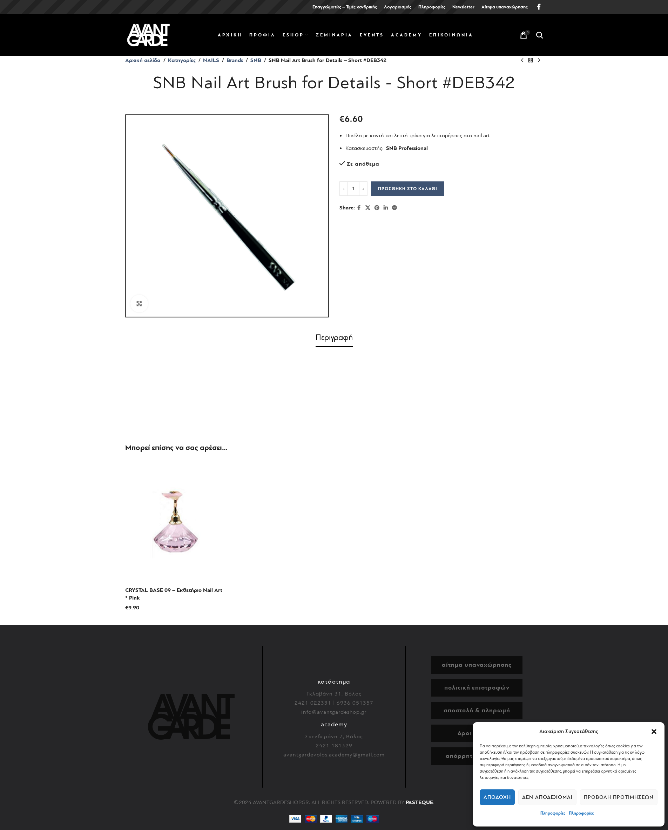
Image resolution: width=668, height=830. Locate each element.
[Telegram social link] (394, 208)
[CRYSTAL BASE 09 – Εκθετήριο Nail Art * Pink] (174, 521)
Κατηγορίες (182, 60)
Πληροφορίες (552, 813)
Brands (235, 60)
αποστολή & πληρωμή (477, 710)
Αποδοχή (497, 797)
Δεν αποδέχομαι (547, 797)
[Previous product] (522, 60)
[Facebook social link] (539, 6)
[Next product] (539, 60)
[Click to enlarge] (139, 303)
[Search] (540, 35)
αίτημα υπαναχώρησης (477, 665)
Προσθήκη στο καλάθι (407, 188)
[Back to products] (530, 60)
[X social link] (367, 208)
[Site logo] (148, 35)
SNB (255, 60)
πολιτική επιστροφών (477, 687)
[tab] (334, 338)
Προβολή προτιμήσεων (619, 797)
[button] (653, 731)
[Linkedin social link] (386, 208)
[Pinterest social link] (377, 208)
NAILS (211, 60)
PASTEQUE (419, 802)
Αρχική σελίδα (143, 60)
